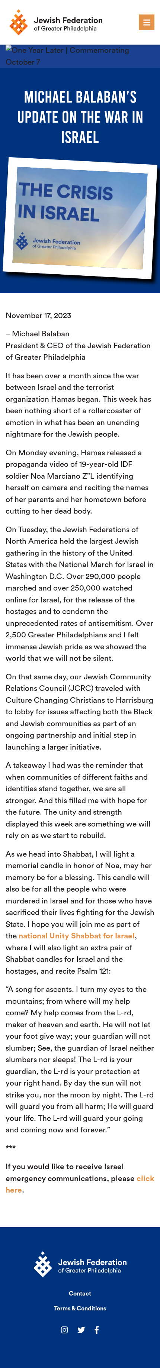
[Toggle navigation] (146, 22)
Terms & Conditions (80, 1309)
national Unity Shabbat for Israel (77, 936)
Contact (80, 1294)
